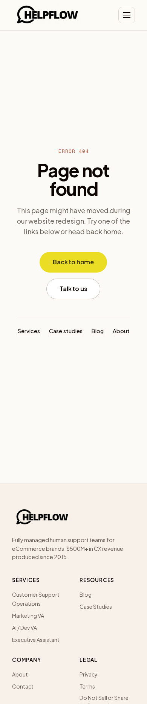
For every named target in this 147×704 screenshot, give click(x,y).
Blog (98, 331)
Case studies (66, 331)
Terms (87, 686)
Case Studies (96, 606)
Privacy (89, 674)
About (121, 331)
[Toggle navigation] (126, 15)
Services (29, 331)
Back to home (73, 262)
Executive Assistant (36, 639)
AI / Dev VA (24, 627)
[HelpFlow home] (47, 15)
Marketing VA (28, 615)
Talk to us (73, 289)
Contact (23, 686)
